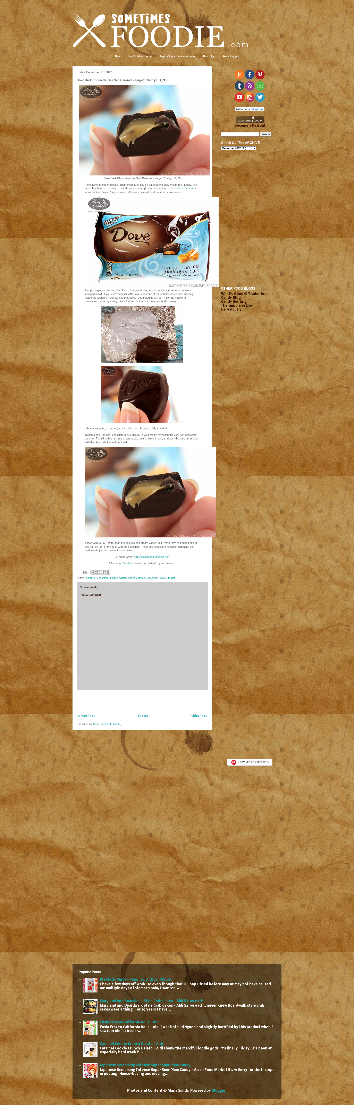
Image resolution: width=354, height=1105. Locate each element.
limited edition (118, 577)
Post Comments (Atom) (107, 724)
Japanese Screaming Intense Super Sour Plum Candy (145, 1065)
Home (143, 716)
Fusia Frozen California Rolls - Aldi (130, 1022)
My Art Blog (208, 56)
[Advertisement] (142, 702)
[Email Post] (85, 572)
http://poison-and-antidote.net (151, 556)
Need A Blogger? (230, 56)
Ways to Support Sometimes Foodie (177, 56)
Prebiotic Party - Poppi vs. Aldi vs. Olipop (135, 980)
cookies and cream (182, 188)
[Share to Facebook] (104, 572)
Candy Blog (231, 298)
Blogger (219, 1091)
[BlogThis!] (96, 572)
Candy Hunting (234, 302)
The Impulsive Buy (237, 306)
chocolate (103, 577)
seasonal (152, 577)
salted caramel (137, 577)
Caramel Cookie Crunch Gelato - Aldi (131, 1044)
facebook (128, 563)
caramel (90, 577)
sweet (163, 577)
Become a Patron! (249, 126)
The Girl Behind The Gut (140, 56)
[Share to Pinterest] (108, 572)
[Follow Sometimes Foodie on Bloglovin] (249, 110)
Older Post (199, 716)
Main (117, 56)
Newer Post (86, 716)
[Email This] (92, 572)
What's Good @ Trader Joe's (245, 294)
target (171, 577)
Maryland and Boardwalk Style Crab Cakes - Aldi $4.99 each (151, 1001)
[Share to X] (100, 572)
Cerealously (231, 310)
